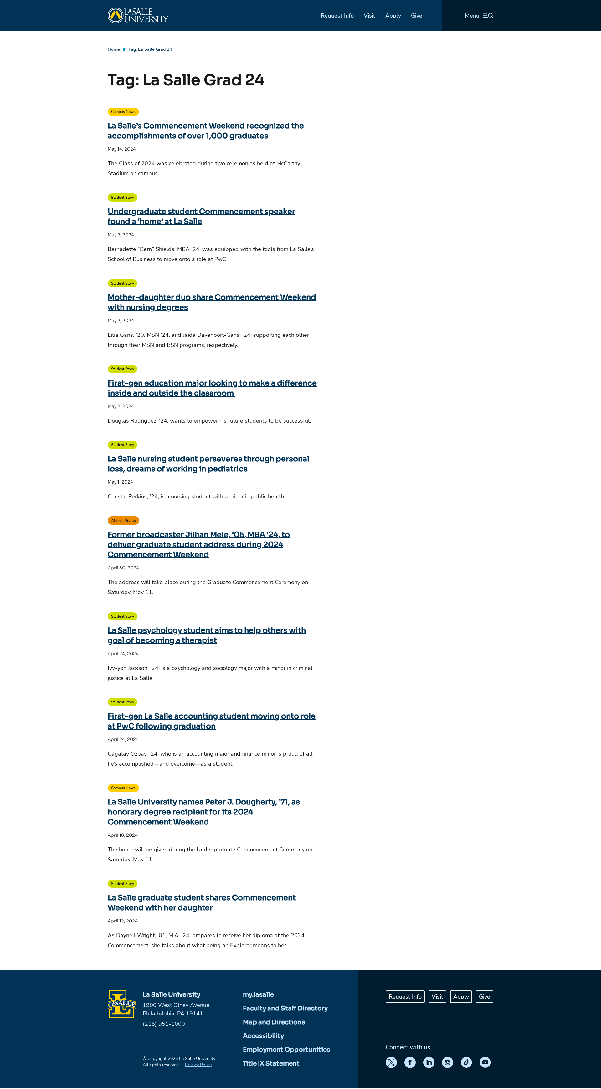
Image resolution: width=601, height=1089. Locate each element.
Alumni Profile (123, 520)
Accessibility (263, 1036)
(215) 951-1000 (164, 1024)
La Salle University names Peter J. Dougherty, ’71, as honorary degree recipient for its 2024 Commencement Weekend (204, 812)
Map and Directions (274, 1022)
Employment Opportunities (286, 1050)
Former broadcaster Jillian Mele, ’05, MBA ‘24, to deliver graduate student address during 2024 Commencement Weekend (199, 544)
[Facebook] (410, 1062)
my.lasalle (258, 995)
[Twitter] (391, 1062)
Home (114, 49)
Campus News (123, 111)
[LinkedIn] (428, 1062)
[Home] (138, 15)
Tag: (150, 49)
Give (416, 15)
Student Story (122, 197)
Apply (393, 15)
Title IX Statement (271, 1063)
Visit (369, 15)
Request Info (337, 15)
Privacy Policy (198, 1065)
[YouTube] (485, 1062)
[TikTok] (466, 1062)
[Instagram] (447, 1062)
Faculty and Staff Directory (285, 1008)
